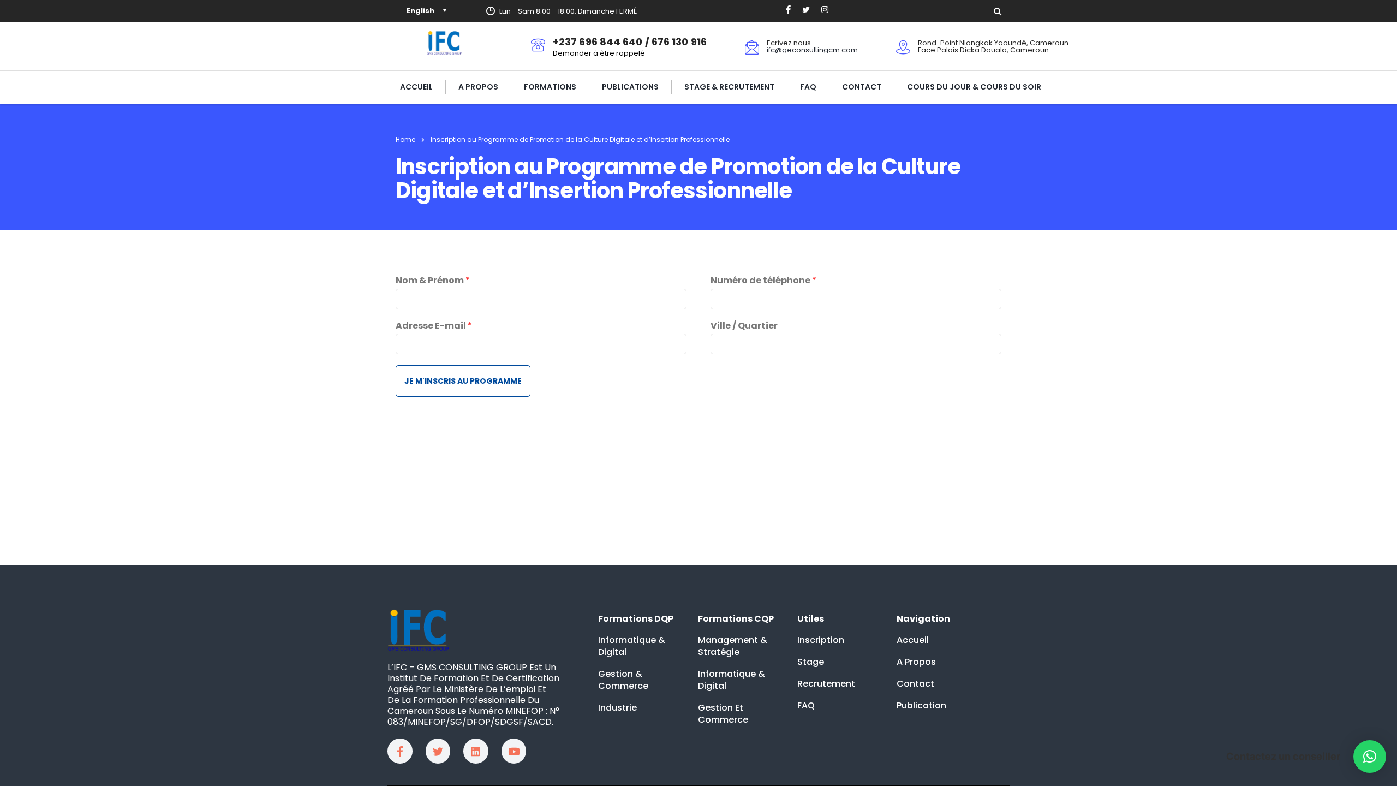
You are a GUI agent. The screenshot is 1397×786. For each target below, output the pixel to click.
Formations (550, 86)
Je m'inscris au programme (463, 381)
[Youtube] (514, 751)
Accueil (416, 86)
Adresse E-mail (434, 326)
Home (405, 139)
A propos (478, 86)
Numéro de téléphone (763, 281)
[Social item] (788, 11)
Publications (630, 86)
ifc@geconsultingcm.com (812, 50)
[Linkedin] (475, 751)
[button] (1369, 756)
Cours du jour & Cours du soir (974, 86)
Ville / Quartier (744, 326)
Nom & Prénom (433, 281)
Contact (861, 86)
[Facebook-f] (400, 751)
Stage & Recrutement (729, 86)
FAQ (808, 86)
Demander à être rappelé (599, 53)
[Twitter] (438, 751)
